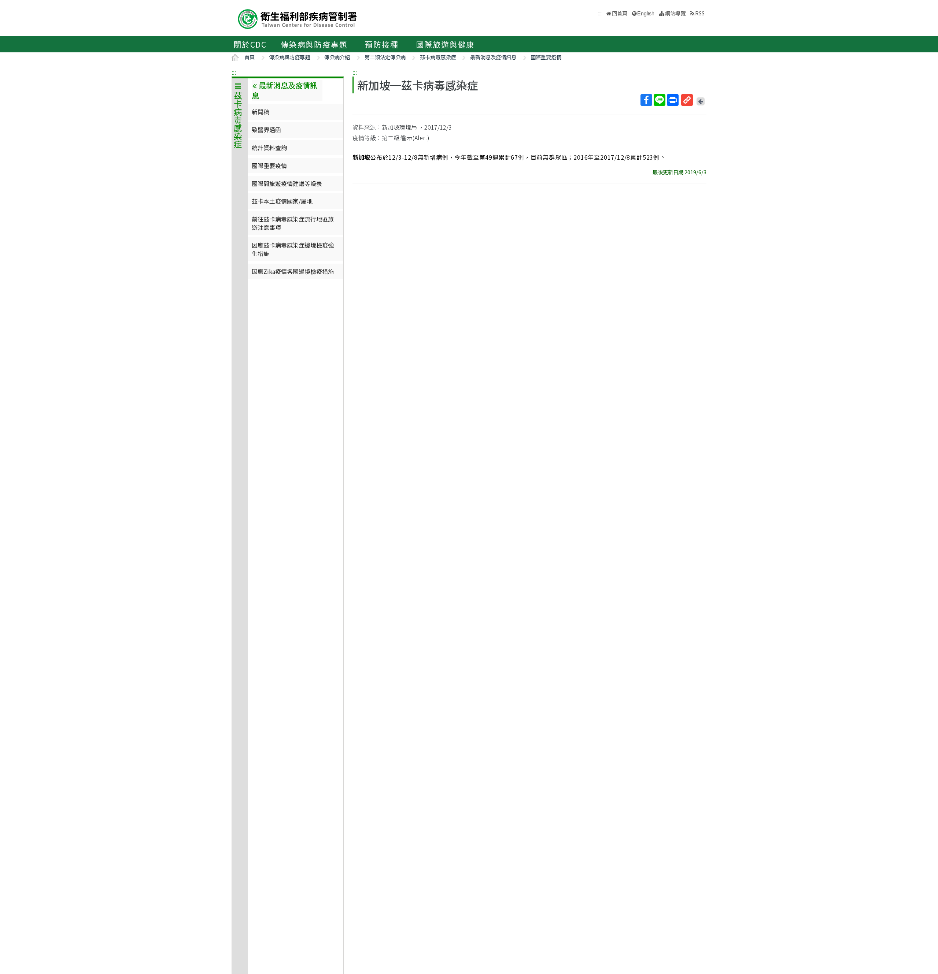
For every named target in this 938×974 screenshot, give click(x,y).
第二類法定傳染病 (385, 57)
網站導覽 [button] (675, 13)
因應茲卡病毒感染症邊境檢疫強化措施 (293, 249)
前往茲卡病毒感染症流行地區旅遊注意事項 (293, 223)
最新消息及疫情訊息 (493, 57)
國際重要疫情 (546, 57)
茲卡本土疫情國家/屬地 (282, 201)
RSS (700, 13)
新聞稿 (260, 111)
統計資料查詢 (269, 147)
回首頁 (619, 13)
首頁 (249, 57)
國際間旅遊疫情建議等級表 (287, 183)
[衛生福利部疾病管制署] (297, 18)
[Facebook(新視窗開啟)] (646, 100)
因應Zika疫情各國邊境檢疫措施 (293, 271)
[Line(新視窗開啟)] (659, 100)
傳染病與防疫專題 (314, 44)
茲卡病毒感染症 (438, 57)
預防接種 (381, 44)
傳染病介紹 (337, 57)
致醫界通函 (266, 129)
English (645, 13)
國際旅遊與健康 (445, 44)
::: (234, 72)
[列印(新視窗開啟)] (672, 100)
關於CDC (250, 44)
